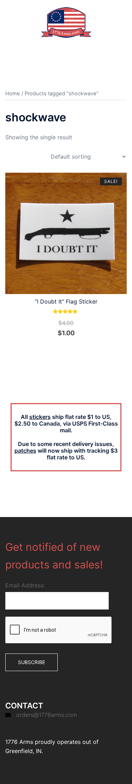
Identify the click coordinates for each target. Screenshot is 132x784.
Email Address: (25, 585)
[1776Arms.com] (66, 21)
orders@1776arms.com (46, 714)
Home (12, 93)
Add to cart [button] (70, 348)
